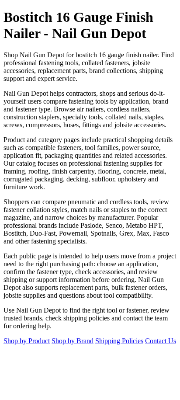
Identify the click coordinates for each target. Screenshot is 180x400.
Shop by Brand (72, 340)
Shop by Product (26, 340)
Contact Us (160, 340)
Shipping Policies (119, 340)
